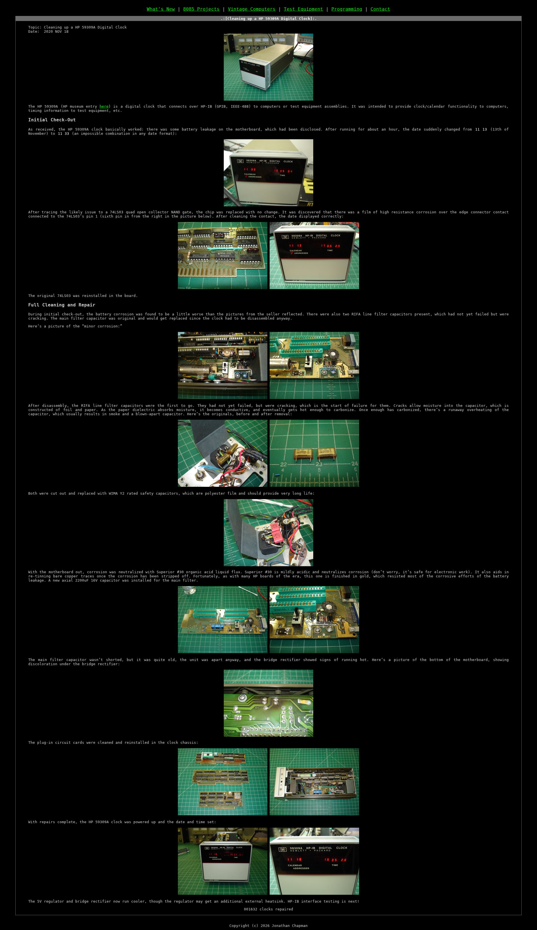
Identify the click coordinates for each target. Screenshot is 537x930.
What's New (161, 9)
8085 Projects (201, 9)
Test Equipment (303, 9)
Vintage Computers (251, 9)
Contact (380, 9)
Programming (346, 9)
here (104, 106)
